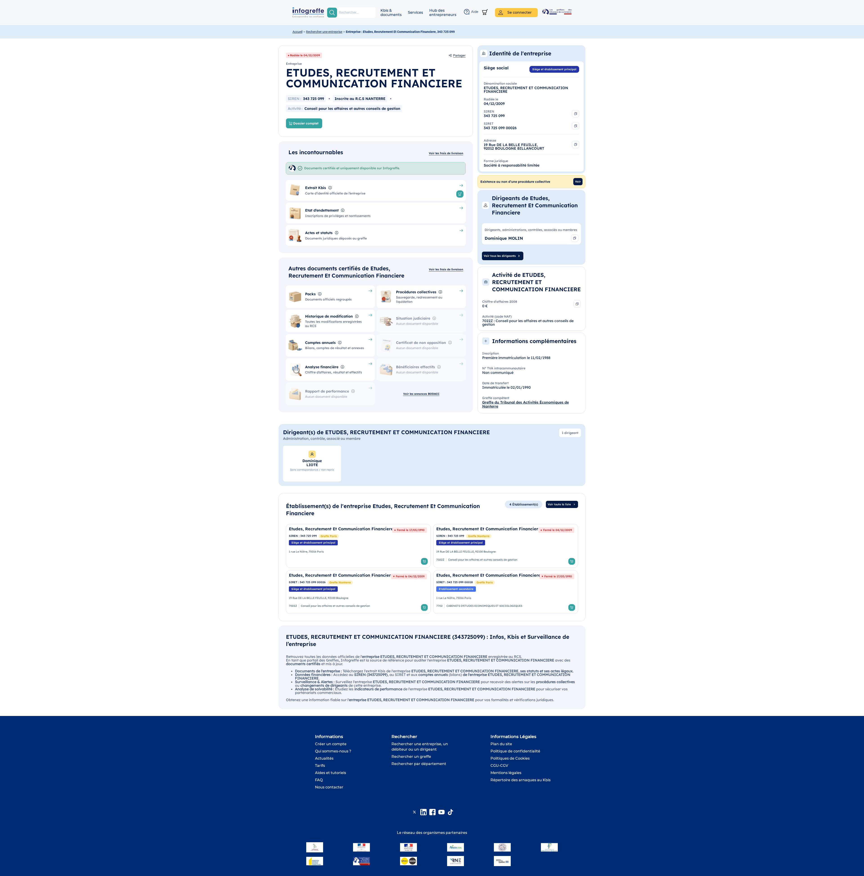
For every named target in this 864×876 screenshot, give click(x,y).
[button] (391, 12)
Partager (459, 55)
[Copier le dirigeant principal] (574, 238)
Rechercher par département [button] (419, 764)
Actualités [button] (324, 758)
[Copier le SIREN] (575, 113)
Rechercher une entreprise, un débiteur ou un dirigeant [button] (420, 747)
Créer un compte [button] (330, 744)
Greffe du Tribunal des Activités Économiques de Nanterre (525, 404)
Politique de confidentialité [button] (515, 751)
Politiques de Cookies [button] (510, 758)
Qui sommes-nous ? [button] (333, 751)
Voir (578, 181)
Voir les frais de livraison (446, 153)
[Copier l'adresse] (575, 144)
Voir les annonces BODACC (421, 393)
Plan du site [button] (501, 744)
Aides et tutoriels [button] (330, 773)
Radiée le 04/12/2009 (305, 55)
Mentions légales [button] (505, 773)
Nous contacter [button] (329, 787)
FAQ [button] (319, 780)
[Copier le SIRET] (575, 125)
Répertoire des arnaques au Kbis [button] (520, 780)
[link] (358, 546)
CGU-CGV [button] (499, 765)
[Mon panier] (484, 12)
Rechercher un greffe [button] (411, 756)
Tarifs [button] (320, 765)
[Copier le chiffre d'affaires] (577, 303)
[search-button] (332, 13)
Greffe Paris (329, 536)
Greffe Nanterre (478, 536)
